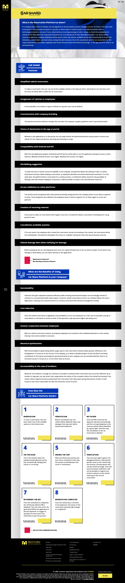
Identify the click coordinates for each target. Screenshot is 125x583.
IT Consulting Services (74, 542)
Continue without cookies (104, 571)
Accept (105, 576)
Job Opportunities (97, 542)
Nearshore (71, 547)
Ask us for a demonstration (45, 530)
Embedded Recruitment (74, 549)
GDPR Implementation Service (75, 557)
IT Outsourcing (72, 544)
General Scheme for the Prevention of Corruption (77, 560)
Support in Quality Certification (76, 554)
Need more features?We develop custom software (44, 260)
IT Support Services (73, 552)
